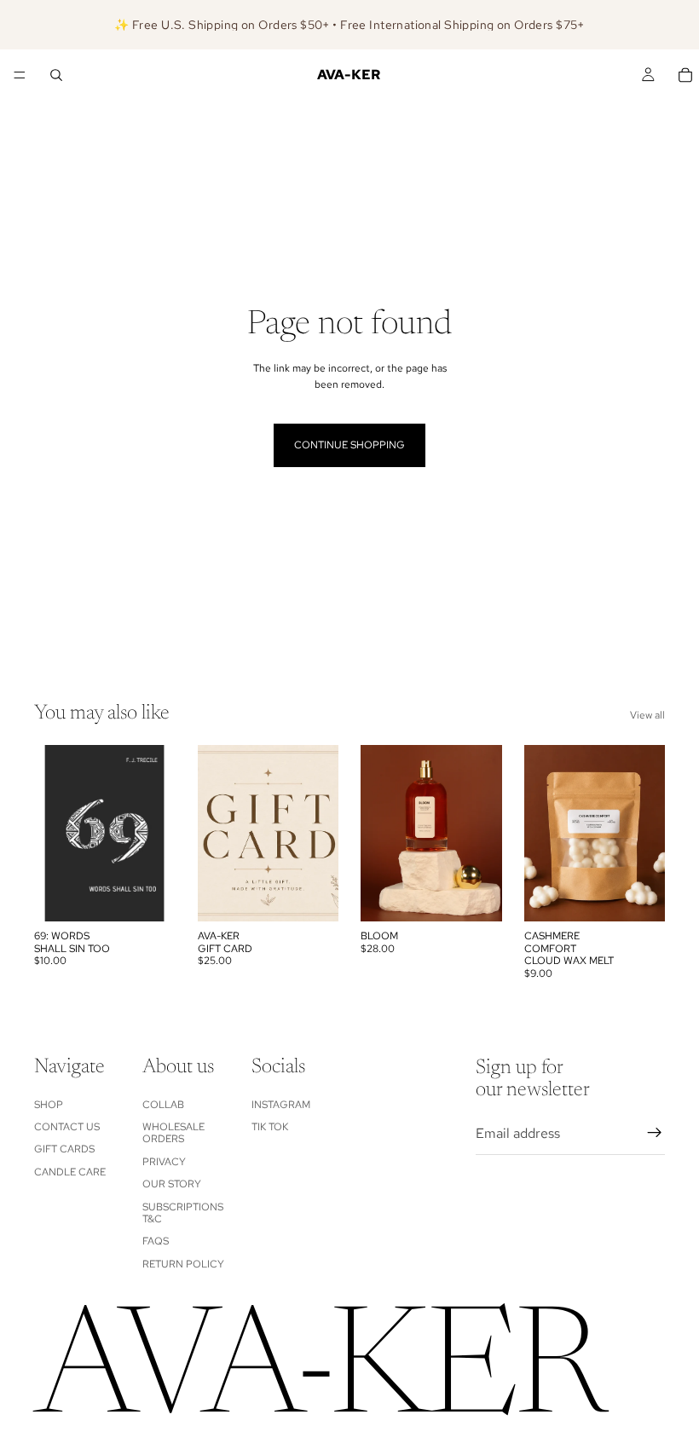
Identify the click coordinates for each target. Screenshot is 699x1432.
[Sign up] (655, 1133)
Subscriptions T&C (182, 1212)
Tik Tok (269, 1127)
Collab (163, 1104)
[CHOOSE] (312, 896)
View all (647, 715)
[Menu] (19, 75)
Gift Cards (64, 1149)
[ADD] (149, 896)
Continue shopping (349, 445)
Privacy (164, 1161)
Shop (48, 1104)
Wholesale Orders (173, 1133)
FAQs (155, 1241)
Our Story (171, 1184)
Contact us (67, 1127)
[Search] (56, 75)
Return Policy (183, 1263)
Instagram (280, 1104)
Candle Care (70, 1171)
